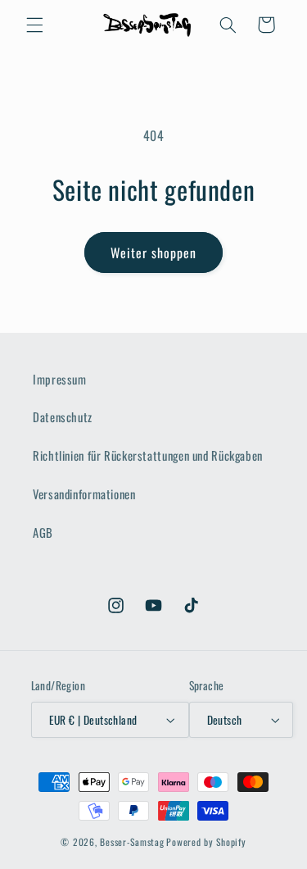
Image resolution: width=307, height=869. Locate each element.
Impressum (60, 379)
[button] (34, 24)
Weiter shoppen (154, 252)
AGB (43, 532)
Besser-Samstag (132, 842)
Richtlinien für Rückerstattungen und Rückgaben (148, 455)
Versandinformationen (84, 494)
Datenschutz (63, 416)
